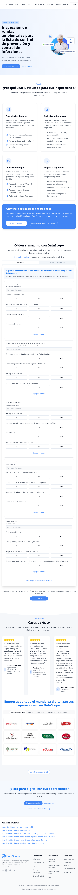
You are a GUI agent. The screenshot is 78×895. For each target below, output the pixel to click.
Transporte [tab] (51, 712)
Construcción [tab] (62, 712)
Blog (49, 877)
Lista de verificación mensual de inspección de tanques (23, 843)
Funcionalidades (12, 4)
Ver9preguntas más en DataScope (38, 581)
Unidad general (11, 462)
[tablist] (39, 262)
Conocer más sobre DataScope (43, 223)
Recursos (38, 4)
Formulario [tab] (20, 262)
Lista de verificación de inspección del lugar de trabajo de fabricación (28, 837)
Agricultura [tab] (40, 712)
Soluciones (25, 4)
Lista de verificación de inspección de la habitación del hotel (24, 840)
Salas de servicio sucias (14, 402)
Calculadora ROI (38, 876)
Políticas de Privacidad (40, 886)
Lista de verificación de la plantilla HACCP (17, 830)
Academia (67, 872)
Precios (50, 4)
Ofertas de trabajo (53, 886)
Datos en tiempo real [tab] (57, 262)
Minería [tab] (30, 712)
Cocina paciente (11, 521)
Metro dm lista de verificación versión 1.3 (17, 827)
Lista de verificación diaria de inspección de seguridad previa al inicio (28, 833)
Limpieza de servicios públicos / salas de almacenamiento (25, 343)
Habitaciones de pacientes (15, 284)
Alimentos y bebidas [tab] (18, 712)
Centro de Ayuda (69, 859)
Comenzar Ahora (39, 598)
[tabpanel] (39, 425)
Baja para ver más (39, 334)
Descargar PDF (27, 66)
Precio (35, 866)
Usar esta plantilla (11, 66)
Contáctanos (61, 4)
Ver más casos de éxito (38, 772)
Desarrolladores (69, 869)
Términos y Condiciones (26, 886)
